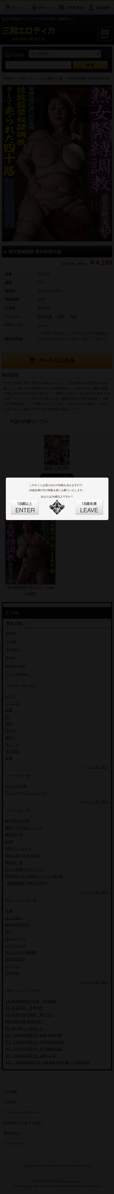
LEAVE (83, 504)
